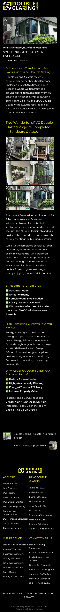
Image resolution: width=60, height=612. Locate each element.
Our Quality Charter (13, 502)
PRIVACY (29, 597)
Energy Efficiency (38, 497)
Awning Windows (12, 549)
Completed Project (12, 48)
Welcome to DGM (12, 483)
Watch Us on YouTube (40, 574)
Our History (9, 493)
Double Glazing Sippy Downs (29, 445)
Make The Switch (37, 492)
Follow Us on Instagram (32, 405)
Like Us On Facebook (30, 397)
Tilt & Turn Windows (13, 563)
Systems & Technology (40, 515)
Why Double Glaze (38, 506)
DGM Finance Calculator (15, 519)
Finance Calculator (38, 524)
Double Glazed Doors (14, 567)
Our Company (10, 488)
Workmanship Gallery (14, 506)
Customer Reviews (12, 528)
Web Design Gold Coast (33, 609)
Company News (11, 523)
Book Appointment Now (41, 552)
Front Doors (9, 572)
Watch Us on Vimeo (39, 578)
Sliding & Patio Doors (14, 576)
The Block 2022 (37, 487)
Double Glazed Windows (15, 544)
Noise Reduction (37, 501)
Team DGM (12, 61)
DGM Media (35, 510)
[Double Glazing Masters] (20, 6)
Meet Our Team (11, 497)
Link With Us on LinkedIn (32, 401)
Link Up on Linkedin (39, 583)
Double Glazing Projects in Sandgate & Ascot (35, 436)
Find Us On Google (26, 409)
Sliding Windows (11, 558)
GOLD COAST (24, 593)
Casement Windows (13, 554)
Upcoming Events (38, 519)
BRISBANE (9, 593)
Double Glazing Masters (19, 77)
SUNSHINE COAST (45, 593)
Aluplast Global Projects (41, 528)
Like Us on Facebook (40, 565)
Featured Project (32, 48)
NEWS (44, 48)
